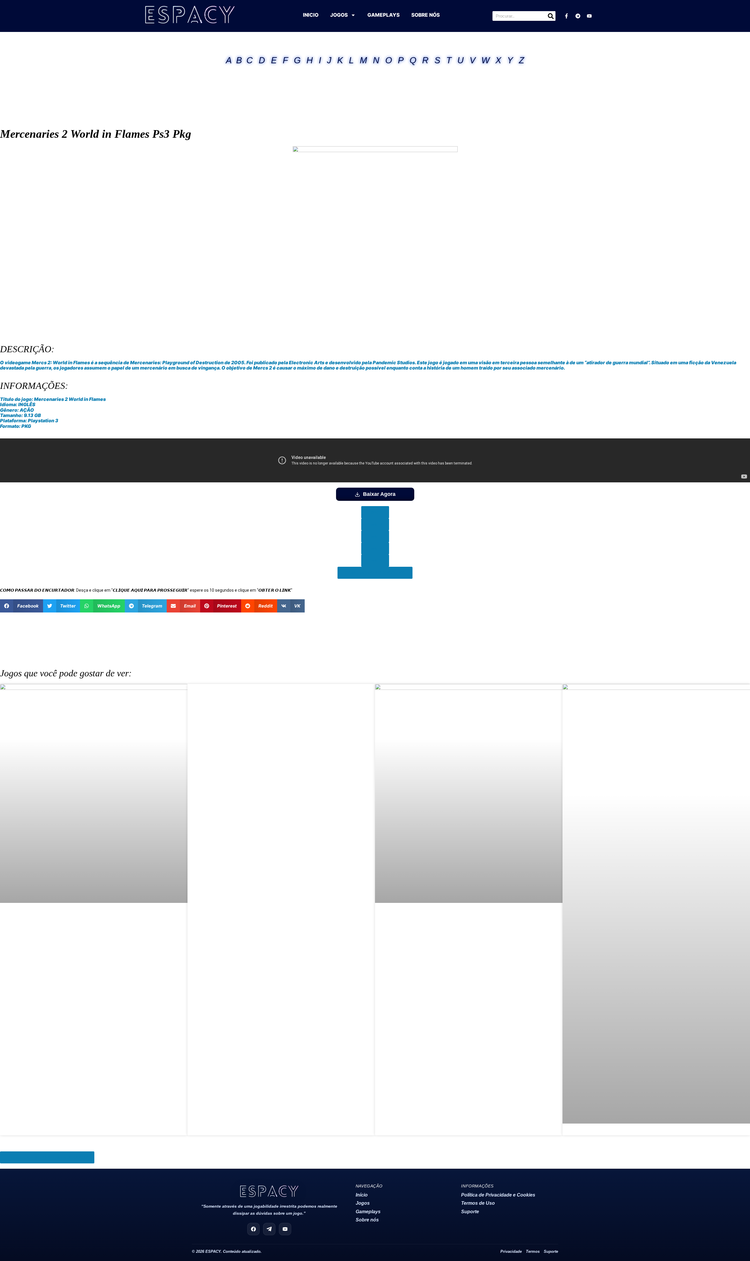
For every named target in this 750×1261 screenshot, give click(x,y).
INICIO (310, 15)
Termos (533, 1252)
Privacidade (511, 1252)
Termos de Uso (478, 1203)
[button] (21, 605)
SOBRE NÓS (425, 15)
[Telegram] (578, 16)
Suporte (470, 1211)
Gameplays (368, 1211)
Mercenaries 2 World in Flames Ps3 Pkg (95, 133)
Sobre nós (367, 1219)
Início (362, 1194)
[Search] (550, 16)
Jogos (363, 1203)
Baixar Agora (379, 494)
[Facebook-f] (566, 16)
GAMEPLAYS (383, 15)
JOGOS (339, 15)
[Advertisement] (375, 87)
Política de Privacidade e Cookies (498, 1194)
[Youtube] (589, 16)
